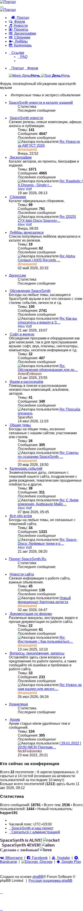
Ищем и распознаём (26, 382)
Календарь (22, 45)
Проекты (20, 29)
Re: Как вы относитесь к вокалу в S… (47, 320)
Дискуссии (17, 275)
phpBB (38, 877)
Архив (15, 719)
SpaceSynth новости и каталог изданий (41, 102)
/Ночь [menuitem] (61, 75)
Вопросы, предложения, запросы (37, 653)
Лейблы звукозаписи (27, 232)
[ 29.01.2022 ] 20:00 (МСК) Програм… (49, 745)
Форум (18, 21)
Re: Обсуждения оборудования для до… (48, 368)
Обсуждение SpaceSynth (30, 291)
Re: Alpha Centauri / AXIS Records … (46, 258)
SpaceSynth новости (26, 118)
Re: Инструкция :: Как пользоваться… (45, 639)
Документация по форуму (31, 614)
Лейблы (20, 41)
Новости (20, 25)
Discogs (45, 862)
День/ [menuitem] (30, 75)
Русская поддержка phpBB (50, 880)
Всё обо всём (21, 516)
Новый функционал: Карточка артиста (44, 600)
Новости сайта (22, 574)
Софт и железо (22, 334)
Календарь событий (26, 468)
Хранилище (18, 704)
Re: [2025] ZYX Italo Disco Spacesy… (47, 218)
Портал (22, 18)
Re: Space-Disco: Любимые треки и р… (47, 541)
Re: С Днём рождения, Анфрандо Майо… (48, 502)
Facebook (39, 858)
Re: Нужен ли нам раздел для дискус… (50, 687)
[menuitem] (22, 57)
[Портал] (8, 2)
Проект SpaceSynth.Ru (27, 559)
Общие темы (20, 425)
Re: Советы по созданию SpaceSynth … (48, 455)
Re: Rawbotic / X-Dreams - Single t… (50, 183)
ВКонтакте (13, 858)
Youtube (62, 858)
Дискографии (24, 33)
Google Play (70, 862)
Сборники (21, 37)
